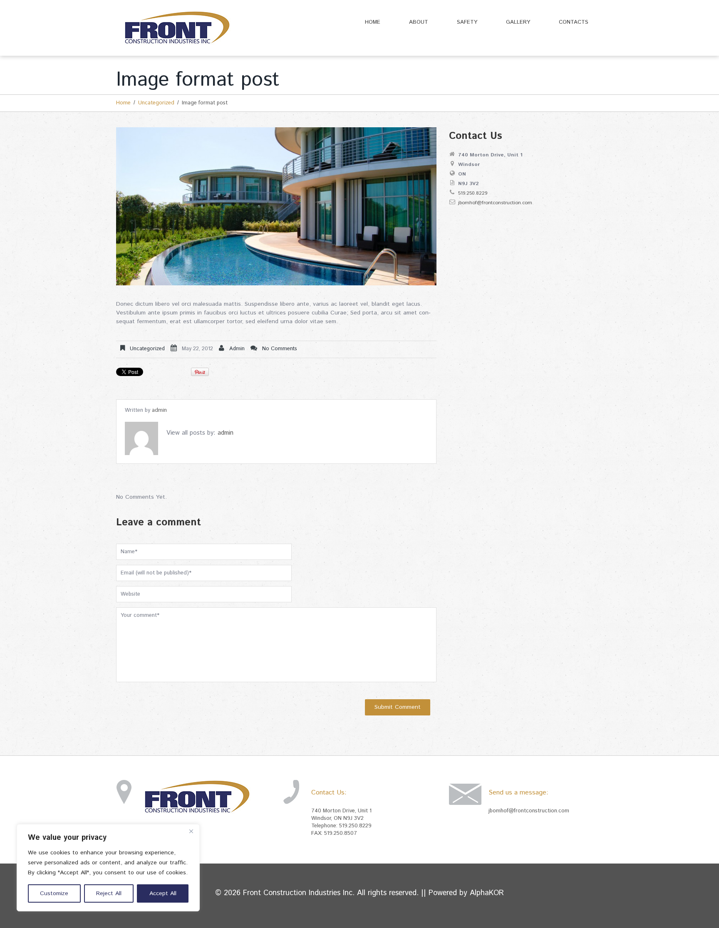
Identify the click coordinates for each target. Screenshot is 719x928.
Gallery (518, 22)
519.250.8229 (472, 193)
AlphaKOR (487, 893)
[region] (108, 867)
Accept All (162, 893)
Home (372, 22)
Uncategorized (156, 103)
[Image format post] (276, 206)
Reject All (108, 893)
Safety (467, 22)
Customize (54, 893)
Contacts (573, 22)
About (418, 22)
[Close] (191, 831)
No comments (279, 349)
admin (237, 349)
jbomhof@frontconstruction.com (495, 202)
